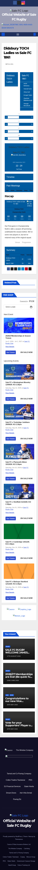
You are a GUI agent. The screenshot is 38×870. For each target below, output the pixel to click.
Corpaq (22, 857)
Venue (17, 242)
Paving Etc (17, 799)
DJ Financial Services (12, 786)
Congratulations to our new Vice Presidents (16, 701)
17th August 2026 (14, 656)
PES (30, 780)
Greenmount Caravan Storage (26, 861)
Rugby (8, 646)
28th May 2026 (12, 705)
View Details (9, 346)
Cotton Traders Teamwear (15, 780)
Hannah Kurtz (28, 89)
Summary (9, 242)
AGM (7, 695)
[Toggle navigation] (18, 34)
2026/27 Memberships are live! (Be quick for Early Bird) (19, 677)
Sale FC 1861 (10, 263)
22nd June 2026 (13, 680)
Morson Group (30, 857)
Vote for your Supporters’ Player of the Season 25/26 (18, 725)
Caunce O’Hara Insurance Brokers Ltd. (19, 844)
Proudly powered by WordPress (13, 836)
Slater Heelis (29, 786)
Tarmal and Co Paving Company (19, 773)
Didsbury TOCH (19, 209)
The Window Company (24, 750)
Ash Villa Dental (26, 793)
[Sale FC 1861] (29, 204)
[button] (31, 34)
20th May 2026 (12, 729)
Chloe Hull (27, 92)
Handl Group (12, 865)
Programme (26, 242)
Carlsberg (27, 848)
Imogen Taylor (28, 95)
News (11, 695)
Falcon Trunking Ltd (24, 865)
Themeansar (19, 839)
